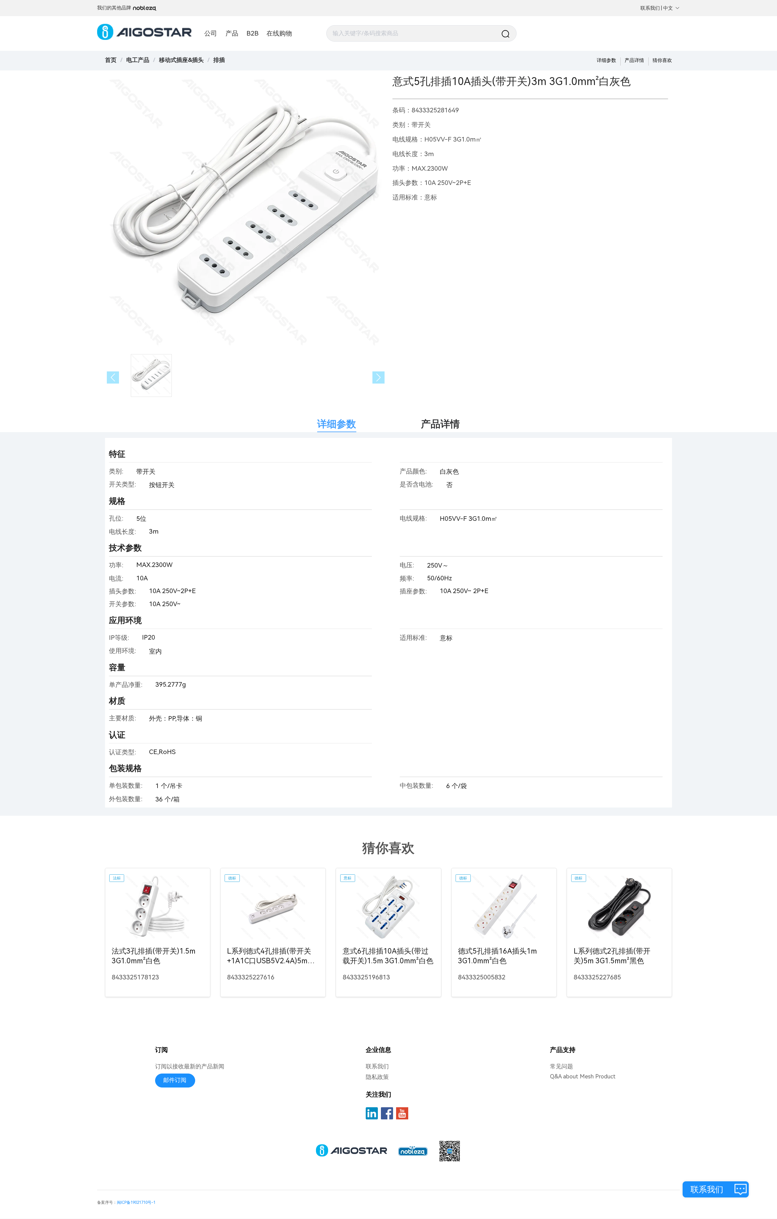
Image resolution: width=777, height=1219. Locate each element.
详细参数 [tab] (336, 424)
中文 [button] (668, 8)
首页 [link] (111, 60)
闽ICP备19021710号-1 (136, 1202)
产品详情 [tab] (440, 424)
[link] (137, 60)
